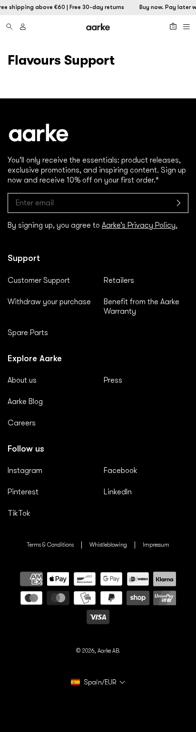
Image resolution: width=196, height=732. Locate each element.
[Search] (9, 26)
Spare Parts (28, 332)
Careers (22, 423)
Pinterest (23, 492)
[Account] (23, 26)
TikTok (19, 513)
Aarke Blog (25, 401)
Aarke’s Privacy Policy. (139, 225)
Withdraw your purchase (49, 302)
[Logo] (98, 26)
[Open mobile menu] (186, 26)
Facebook (120, 470)
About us (22, 380)
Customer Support (39, 280)
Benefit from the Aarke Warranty (141, 307)
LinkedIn (118, 492)
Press (113, 380)
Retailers (119, 280)
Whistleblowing (108, 544)
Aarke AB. (109, 650)
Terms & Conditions (50, 544)
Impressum (156, 544)
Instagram (25, 470)
